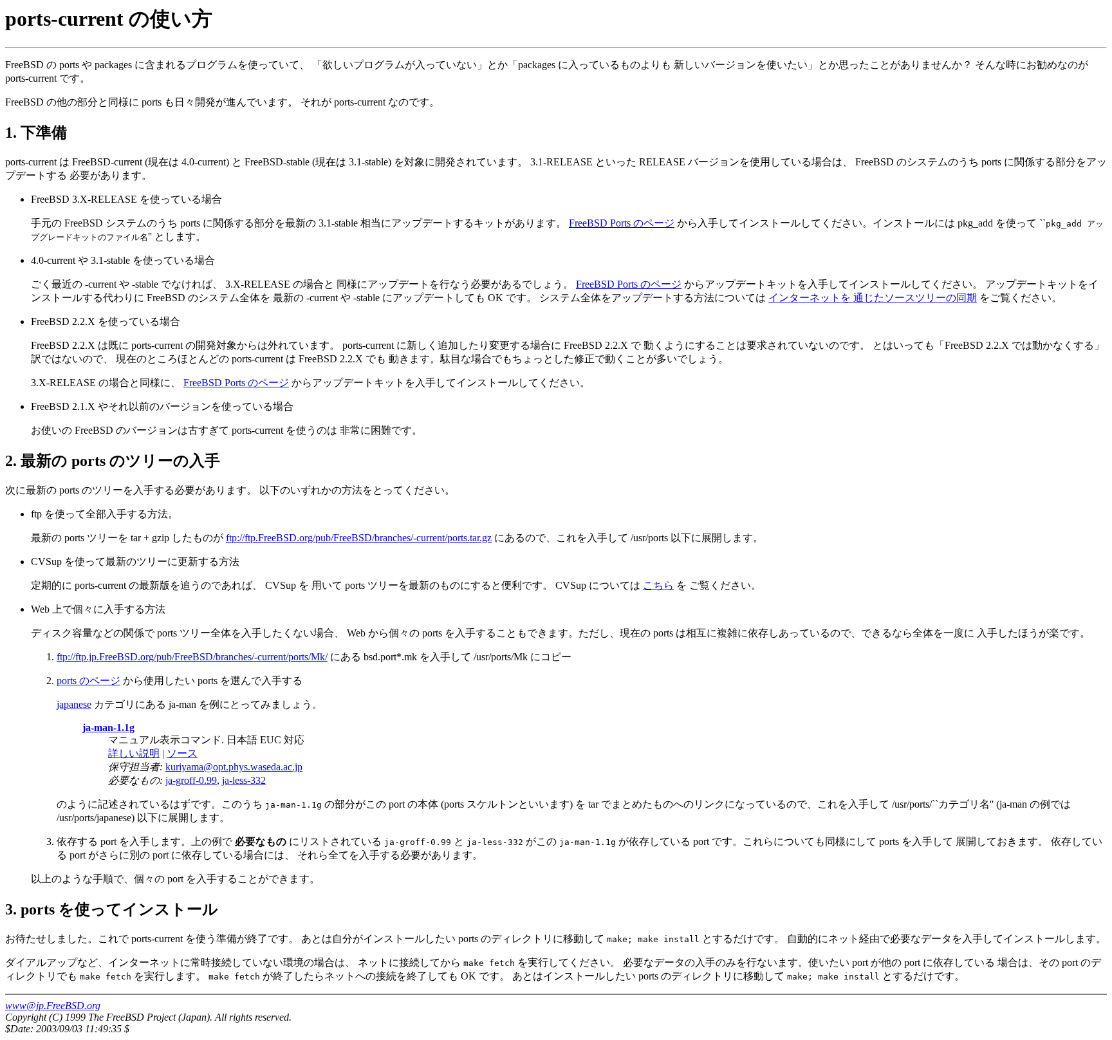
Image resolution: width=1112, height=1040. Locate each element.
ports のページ (88, 680)
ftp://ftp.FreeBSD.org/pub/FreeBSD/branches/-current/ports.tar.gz (359, 537)
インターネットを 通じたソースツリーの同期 (872, 297)
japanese (74, 704)
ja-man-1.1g (108, 727)
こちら (658, 585)
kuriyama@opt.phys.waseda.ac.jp (233, 766)
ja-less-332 (244, 780)
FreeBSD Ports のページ (621, 223)
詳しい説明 (134, 753)
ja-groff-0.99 (191, 780)
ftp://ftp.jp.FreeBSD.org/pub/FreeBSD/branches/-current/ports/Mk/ (192, 656)
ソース (182, 753)
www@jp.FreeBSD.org (52, 1005)
